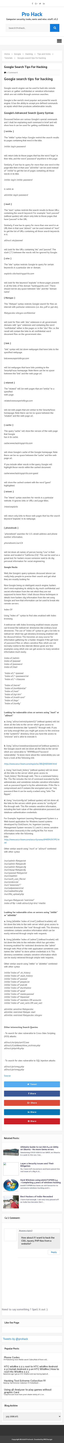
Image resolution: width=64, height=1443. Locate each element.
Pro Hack (32, 14)
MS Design (47, 1439)
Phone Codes (12, 1357)
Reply (54, 1252)
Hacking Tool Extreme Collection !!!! (25, 1380)
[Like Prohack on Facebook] (32, 3)
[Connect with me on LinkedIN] (44, 3)
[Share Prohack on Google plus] (36, 3)
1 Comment (12, 72)
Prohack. (30, 1439)
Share (33, 1093)
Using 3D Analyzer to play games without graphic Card (27, 1391)
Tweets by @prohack (15, 1339)
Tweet (33, 1084)
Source (7, 1075)
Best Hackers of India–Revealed (36, 1197)
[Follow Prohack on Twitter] (40, 3)
